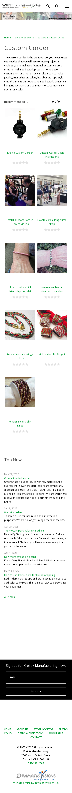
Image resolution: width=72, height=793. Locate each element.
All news (9, 597)
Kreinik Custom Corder (20, 152)
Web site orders (13, 512)
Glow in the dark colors (17, 478)
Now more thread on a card (20, 557)
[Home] (21, 6)
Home (7, 37)
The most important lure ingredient (24, 530)
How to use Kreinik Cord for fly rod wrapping (29, 575)
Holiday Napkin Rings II (52, 354)
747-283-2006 (36, 763)
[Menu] (67, 6)
